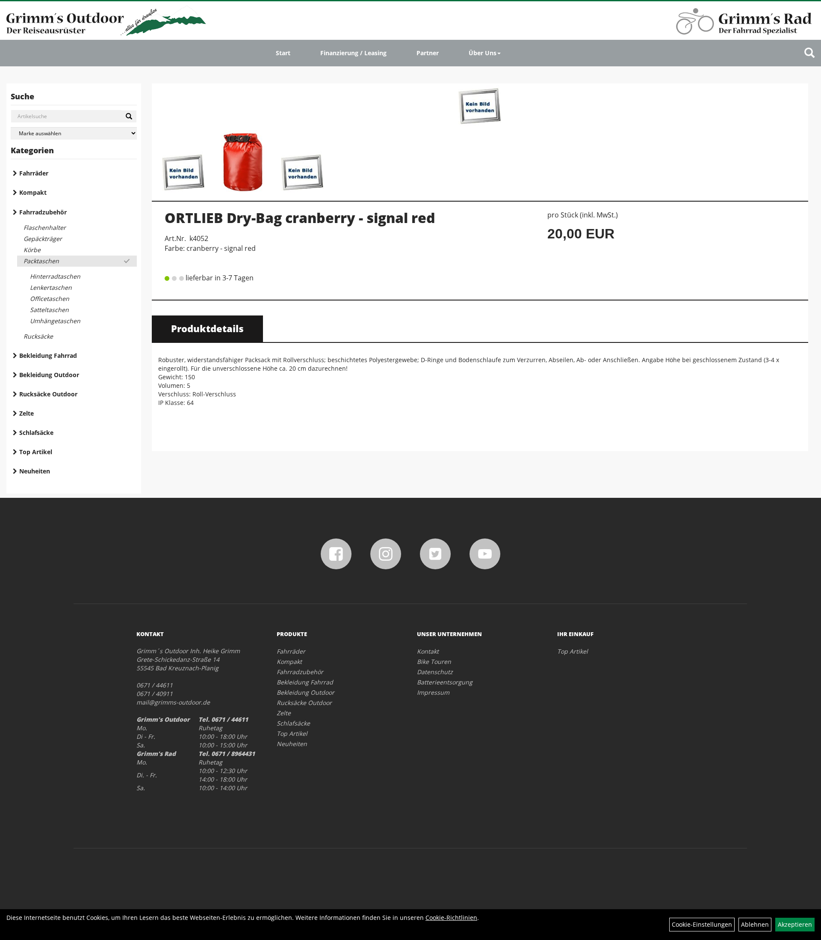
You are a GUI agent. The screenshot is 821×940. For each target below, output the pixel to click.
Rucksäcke (38, 336)
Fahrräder (33, 173)
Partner (427, 53)
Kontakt (428, 651)
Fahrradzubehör (43, 212)
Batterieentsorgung (445, 682)
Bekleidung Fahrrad (48, 355)
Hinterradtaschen (55, 276)
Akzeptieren (795, 924)
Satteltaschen (49, 310)
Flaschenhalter (45, 227)
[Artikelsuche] (809, 53)
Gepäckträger (43, 239)
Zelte (26, 413)
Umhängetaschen (55, 321)
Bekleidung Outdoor (49, 375)
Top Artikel (35, 452)
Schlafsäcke (36, 432)
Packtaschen (41, 261)
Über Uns (482, 53)
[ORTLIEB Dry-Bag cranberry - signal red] (480, 106)
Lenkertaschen (51, 287)
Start (283, 53)
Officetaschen (49, 298)
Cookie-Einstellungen (702, 924)
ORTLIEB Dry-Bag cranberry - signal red (300, 217)
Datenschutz (435, 672)
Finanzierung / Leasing (353, 53)
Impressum (433, 692)
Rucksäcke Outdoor (48, 394)
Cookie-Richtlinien (451, 917)
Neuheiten (34, 471)
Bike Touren (434, 661)
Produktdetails (207, 328)
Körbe (32, 250)
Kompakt (33, 192)
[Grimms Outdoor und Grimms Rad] (106, 21)
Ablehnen (755, 924)
